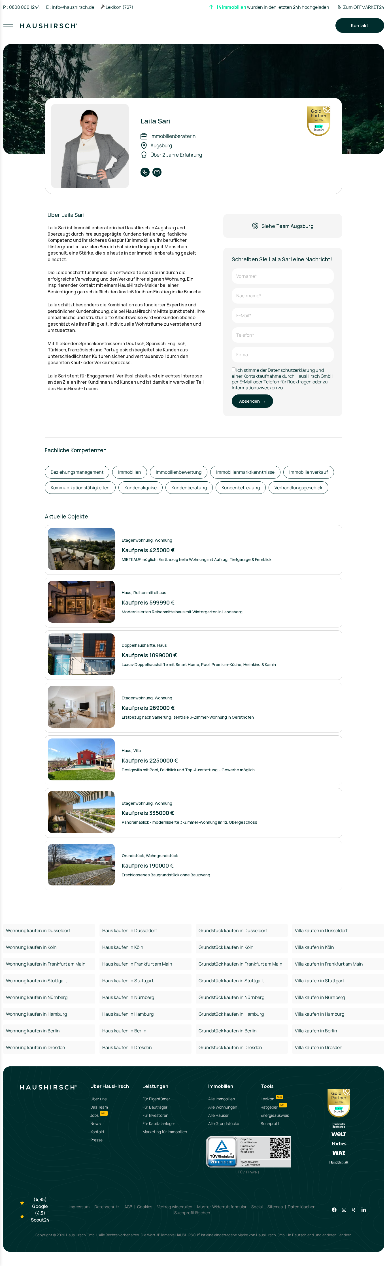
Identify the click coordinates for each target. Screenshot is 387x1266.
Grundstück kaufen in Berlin (228, 1031)
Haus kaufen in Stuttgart (128, 980)
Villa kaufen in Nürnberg (320, 997)
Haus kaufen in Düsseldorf (129, 930)
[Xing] (354, 1210)
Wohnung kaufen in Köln (31, 947)
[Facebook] (334, 1210)
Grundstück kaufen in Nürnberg (231, 997)
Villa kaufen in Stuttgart (319, 980)
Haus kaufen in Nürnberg (128, 997)
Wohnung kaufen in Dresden (35, 1047)
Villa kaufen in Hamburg (319, 1014)
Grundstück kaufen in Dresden (230, 1047)
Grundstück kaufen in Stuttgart (231, 980)
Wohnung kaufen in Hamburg (36, 1014)
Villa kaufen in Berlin (316, 1031)
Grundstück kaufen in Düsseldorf (233, 930)
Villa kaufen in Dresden (319, 1047)
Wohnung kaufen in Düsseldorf (38, 930)
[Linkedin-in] (363, 1210)
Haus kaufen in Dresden (127, 1047)
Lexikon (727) (119, 7)
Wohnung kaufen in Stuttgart (36, 980)
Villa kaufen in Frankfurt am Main (329, 964)
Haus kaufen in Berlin (124, 1031)
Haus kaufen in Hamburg (128, 1014)
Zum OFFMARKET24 (363, 7)
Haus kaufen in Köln (122, 947)
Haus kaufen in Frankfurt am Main (137, 964)
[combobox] (194, 31)
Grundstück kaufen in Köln (226, 947)
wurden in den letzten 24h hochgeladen (272, 7)
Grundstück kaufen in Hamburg (231, 1014)
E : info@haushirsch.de (70, 7)
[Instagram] (344, 1210)
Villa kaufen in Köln (314, 947)
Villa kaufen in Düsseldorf (321, 930)
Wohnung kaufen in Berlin (33, 1031)
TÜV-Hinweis (249, 1172)
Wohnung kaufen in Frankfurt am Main (46, 964)
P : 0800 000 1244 (21, 7)
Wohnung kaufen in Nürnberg (36, 997)
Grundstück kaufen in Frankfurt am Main (240, 964)
